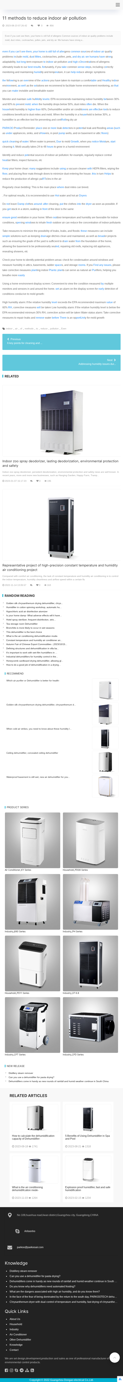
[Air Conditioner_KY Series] (32, 840)
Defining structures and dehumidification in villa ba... (32, 648)
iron (9, 85)
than (38, 109)
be (105, 99)
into (79, 204)
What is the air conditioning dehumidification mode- (32, 636)
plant (34, 270)
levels (46, 99)
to (44, 61)
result (36, 67)
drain (43, 236)
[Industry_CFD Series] (90, 1025)
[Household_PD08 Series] (90, 840)
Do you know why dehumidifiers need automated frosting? (42, 1286)
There (63, 317)
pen (19, 222)
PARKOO (7, 128)
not (93, 141)
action (44, 80)
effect (96, 109)
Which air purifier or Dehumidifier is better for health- (33, 680)
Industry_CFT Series (15, 1054)
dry (79, 56)
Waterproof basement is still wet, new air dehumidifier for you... (38, 777)
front (44, 209)
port (78, 317)
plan (59, 270)
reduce (44, 328)
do (115, 80)
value (110, 302)
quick (5, 141)
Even (63, 328)
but (18, 61)
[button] (118, 5)
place (39, 128)
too (105, 109)
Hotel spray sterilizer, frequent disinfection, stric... (31, 619)
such (117, 128)
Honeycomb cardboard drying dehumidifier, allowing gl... (34, 660)
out (55, 217)
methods (29, 328)
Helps (107, 173)
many (32, 168)
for (43, 67)
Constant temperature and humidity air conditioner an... (34, 640)
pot (26, 155)
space (58, 265)
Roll (63, 119)
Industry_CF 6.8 (71, 993)
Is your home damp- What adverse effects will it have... (34, 615)
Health (106, 80)
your (35, 51)
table (94, 80)
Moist (102, 141)
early (101, 288)
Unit (82, 317)
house (5, 109)
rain (66, 241)
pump (62, 133)
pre (18, 104)
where (60, 187)
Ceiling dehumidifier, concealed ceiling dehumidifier (32, 753)
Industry (14, 1329)
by (102, 283)
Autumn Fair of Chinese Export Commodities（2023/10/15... (36, 644)
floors (104, 133)
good (14, 217)
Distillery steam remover (21, 1073)
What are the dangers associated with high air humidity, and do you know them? (55, 1291)
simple (6, 236)
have (102, 56)
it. (14, 146)
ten (81, 128)
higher (31, 109)
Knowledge (16, 1344)
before (55, 317)
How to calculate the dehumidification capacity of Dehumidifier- (33, 1137)
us (32, 56)
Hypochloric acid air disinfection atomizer (27, 611)
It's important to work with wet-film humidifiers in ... (31, 652)
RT (44, 178)
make (15, 90)
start (113, 141)
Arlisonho (29, 1231)
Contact (14, 1350)
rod (17, 128)
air (102, 51)
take (64, 67)
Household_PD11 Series (17, 993)
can (17, 51)
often (89, 104)
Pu (93, 270)
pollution (54, 328)
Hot (57, 195)
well (23, 85)
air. (83, 56)
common (75, 51)
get (9, 209)
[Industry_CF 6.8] (90, 963)
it (110, 51)
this (94, 173)
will (39, 307)
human (93, 56)
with (89, 168)
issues (107, 265)
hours (50, 146)
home (42, 51)
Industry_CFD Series (73, 1054)
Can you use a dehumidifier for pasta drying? (31, 1077)
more (53, 128)
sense (81, 67)
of (58, 51)
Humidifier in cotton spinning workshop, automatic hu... (34, 607)
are (91, 109)
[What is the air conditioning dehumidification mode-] (35, 1170)
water (25, 141)
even (5, 51)
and (74, 56)
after (45, 204)
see (23, 51)
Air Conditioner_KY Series (18, 869)
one (84, 109)
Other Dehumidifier (20, 1339)
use (85, 114)
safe (29, 99)
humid (37, 72)
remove (40, 317)
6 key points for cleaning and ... (24, 341)
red (78, 72)
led (57, 246)
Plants (52, 270)
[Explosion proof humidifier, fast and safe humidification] (88, 1170)
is (47, 51)
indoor (97, 51)
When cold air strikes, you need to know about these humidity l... (39, 728)
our (84, 51)
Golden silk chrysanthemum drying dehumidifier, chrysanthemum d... (41, 704)
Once (83, 61)
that (116, 85)
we (87, 56)
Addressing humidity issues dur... (97, 362)
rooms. (82, 265)
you (13, 51)
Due (58, 141)
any (101, 265)
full (54, 51)
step (87, 67)
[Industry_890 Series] (32, 902)
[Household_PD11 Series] (32, 963)
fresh (49, 222)
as (19, 85)
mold (25, 56)
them (29, 51)
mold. (28, 104)
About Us (15, 1319)
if (9, 51)
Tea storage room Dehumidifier (22, 624)
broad (101, 236)
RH (10, 307)
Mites (38, 56)
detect (65, 128)
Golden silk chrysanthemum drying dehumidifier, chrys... (34, 603)
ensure (6, 217)
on (109, 56)
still (50, 51)
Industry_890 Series (15, 931)
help (73, 72)
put (61, 204)
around (38, 204)
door (50, 61)
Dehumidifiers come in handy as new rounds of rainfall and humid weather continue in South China (59, 1081)
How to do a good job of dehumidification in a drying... (33, 665)
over (26, 80)
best (30, 67)
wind (28, 222)
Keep (5, 168)
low (11, 80)
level (54, 302)
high (75, 61)
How (42, 133)
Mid (37, 99)
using (63, 168)
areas (110, 128)
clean (12, 141)
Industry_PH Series (72, 931)
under (9, 133)
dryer (89, 204)
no (7, 204)
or (106, 67)
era (56, 72)
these (84, 231)
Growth (75, 141)
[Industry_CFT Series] (32, 1025)
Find (95, 265)
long (23, 61)
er (63, 51)
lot (27, 204)
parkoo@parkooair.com (30, 1247)
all (60, 51)
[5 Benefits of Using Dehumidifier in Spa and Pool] (88, 1118)
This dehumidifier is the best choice (24, 632)
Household (16, 1324)
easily (21, 275)
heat (4, 160)
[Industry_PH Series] (90, 902)
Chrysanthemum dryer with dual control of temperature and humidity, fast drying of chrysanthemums (66, 1302)
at (90, 61)
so (35, 85)
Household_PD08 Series (75, 869)
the (4, 80)
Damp (20, 204)
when (35, 104)
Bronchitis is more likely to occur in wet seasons (30, 628)
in (15, 56)
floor (4, 173)
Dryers (83, 195)
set (57, 288)
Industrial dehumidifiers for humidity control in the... (32, 656)
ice (97, 141)
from (78, 241)
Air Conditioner (18, 1334)
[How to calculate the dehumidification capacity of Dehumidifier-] (35, 1118)
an (69, 61)
